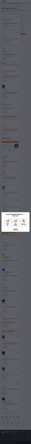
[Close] (28, 213)
